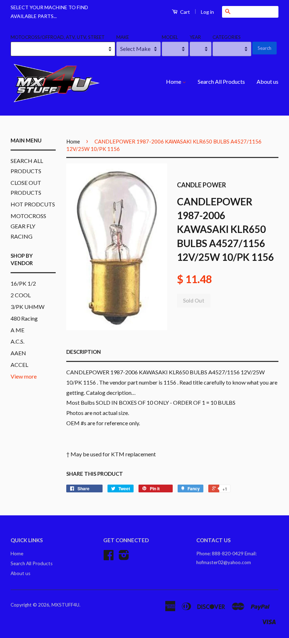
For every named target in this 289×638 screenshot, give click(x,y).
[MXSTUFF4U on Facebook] (108, 557)
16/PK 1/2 (23, 283)
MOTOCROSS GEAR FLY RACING (28, 226)
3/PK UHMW (27, 306)
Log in (207, 12)
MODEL (170, 37)
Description (83, 352)
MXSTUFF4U (65, 605)
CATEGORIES (227, 37)
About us (267, 81)
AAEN (18, 353)
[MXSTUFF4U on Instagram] (123, 557)
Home (174, 81)
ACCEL (19, 364)
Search (264, 48)
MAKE (122, 37)
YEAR (195, 37)
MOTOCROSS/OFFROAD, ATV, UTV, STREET (58, 37)
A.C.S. (17, 341)
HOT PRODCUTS (33, 204)
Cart (184, 12)
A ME (17, 330)
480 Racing (24, 318)
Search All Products (221, 81)
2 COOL (21, 295)
